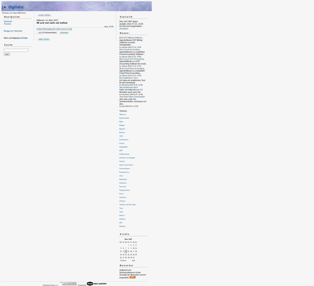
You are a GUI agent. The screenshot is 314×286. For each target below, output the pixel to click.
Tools (121, 208)
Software (122, 201)
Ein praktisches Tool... (129, 78)
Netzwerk (122, 186)
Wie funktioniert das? (128, 87)
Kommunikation (124, 168)
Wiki (120, 223)
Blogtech (122, 129)
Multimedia (123, 179)
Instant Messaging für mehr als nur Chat (54, 29)
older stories (44, 39)
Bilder (121, 122)
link (40, 32)
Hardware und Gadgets (127, 158)
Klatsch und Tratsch (126, 165)
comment (64, 32)
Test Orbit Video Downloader (132, 97)
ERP (120, 150)
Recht (121, 194)
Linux (121, 176)
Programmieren (124, 190)
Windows (122, 226)
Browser (122, 132)
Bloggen (122, 125)
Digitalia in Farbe (20, 38)
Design (121, 143)
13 (123, 251)
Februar (123, 260)
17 (133, 251)
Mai (133, 260)
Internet (122, 161)
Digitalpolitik (123, 147)
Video (121, 212)
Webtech (122, 219)
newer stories (45, 15)
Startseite (8, 21)
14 (126, 251)
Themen (7, 24)
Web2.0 (122, 215)
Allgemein (122, 114)
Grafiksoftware (124, 154)
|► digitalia (12, 7)
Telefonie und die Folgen (127, 204)
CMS (121, 136)
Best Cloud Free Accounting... (132, 68)
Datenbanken (123, 140)
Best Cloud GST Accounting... (132, 59)
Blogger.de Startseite (13, 31)
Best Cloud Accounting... (130, 49)
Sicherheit (122, 197)
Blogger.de (54, 285)
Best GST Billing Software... (131, 38)
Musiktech (122, 183)
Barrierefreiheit (124, 118)
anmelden (123, 29)
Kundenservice (124, 172)
